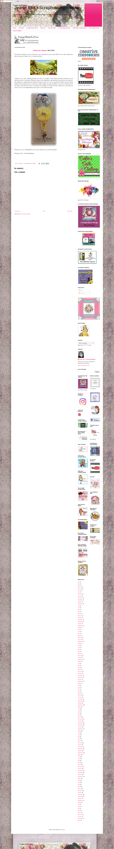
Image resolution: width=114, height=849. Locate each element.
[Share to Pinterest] (48, 163)
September (80, 604)
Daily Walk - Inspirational (80, 28)
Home (14, 28)
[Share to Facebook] (47, 163)
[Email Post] (39, 163)
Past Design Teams (94, 28)
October (80, 602)
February (80, 588)
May (79, 584)
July (79, 582)
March (79, 586)
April (79, 611)
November (80, 600)
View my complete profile (83, 365)
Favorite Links (52, 28)
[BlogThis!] (43, 163)
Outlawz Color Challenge (39, 50)
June (79, 592)
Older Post (70, 211)
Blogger (63, 829)
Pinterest (42, 28)
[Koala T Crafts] (88, 245)
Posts (81, 290)
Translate (89, 345)
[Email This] (42, 163)
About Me (21, 28)
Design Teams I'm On (32, 28)
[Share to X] (45, 163)
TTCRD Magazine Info (64, 28)
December (80, 598)
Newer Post (17, 211)
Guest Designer (17, 30)
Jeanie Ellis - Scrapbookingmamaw (47, 7)
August (79, 627)
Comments (82, 293)
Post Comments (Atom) (25, 214)
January (80, 590)
